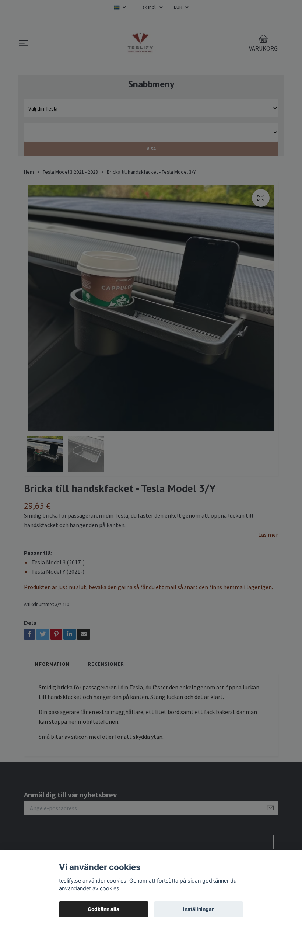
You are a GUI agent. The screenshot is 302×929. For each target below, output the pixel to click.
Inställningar (198, 909)
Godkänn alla (103, 909)
